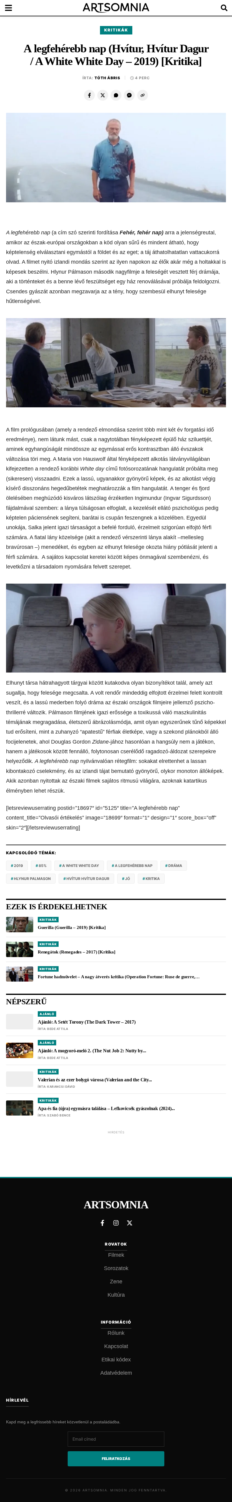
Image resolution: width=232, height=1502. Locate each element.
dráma (175, 865)
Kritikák (116, 30)
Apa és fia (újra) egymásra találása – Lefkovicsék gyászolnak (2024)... (106, 1108)
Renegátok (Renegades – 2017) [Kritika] (76, 952)
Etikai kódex (116, 1360)
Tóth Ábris (107, 78)
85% (43, 865)
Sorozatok (116, 1268)
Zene (116, 1282)
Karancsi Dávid (61, 1086)
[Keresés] (219, 8)
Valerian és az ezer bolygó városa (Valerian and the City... (95, 1079)
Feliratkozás (116, 1458)
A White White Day (80, 865)
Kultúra (116, 1295)
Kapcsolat (116, 1346)
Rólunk (116, 1333)
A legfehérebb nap (134, 865)
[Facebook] (89, 95)
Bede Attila (57, 1029)
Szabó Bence (59, 1115)
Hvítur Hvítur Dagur (87, 878)
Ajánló (47, 1014)
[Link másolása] (142, 95)
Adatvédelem (116, 1373)
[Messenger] (129, 95)
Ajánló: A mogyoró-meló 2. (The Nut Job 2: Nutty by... (92, 1050)
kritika (153, 878)
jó (127, 878)
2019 (18, 865)
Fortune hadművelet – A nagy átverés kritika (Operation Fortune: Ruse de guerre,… (119, 976)
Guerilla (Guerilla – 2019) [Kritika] (72, 927)
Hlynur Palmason (32, 878)
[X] (102, 95)
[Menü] (12, 8)
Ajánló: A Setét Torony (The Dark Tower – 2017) (87, 1022)
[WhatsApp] (116, 95)
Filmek (116, 1255)
